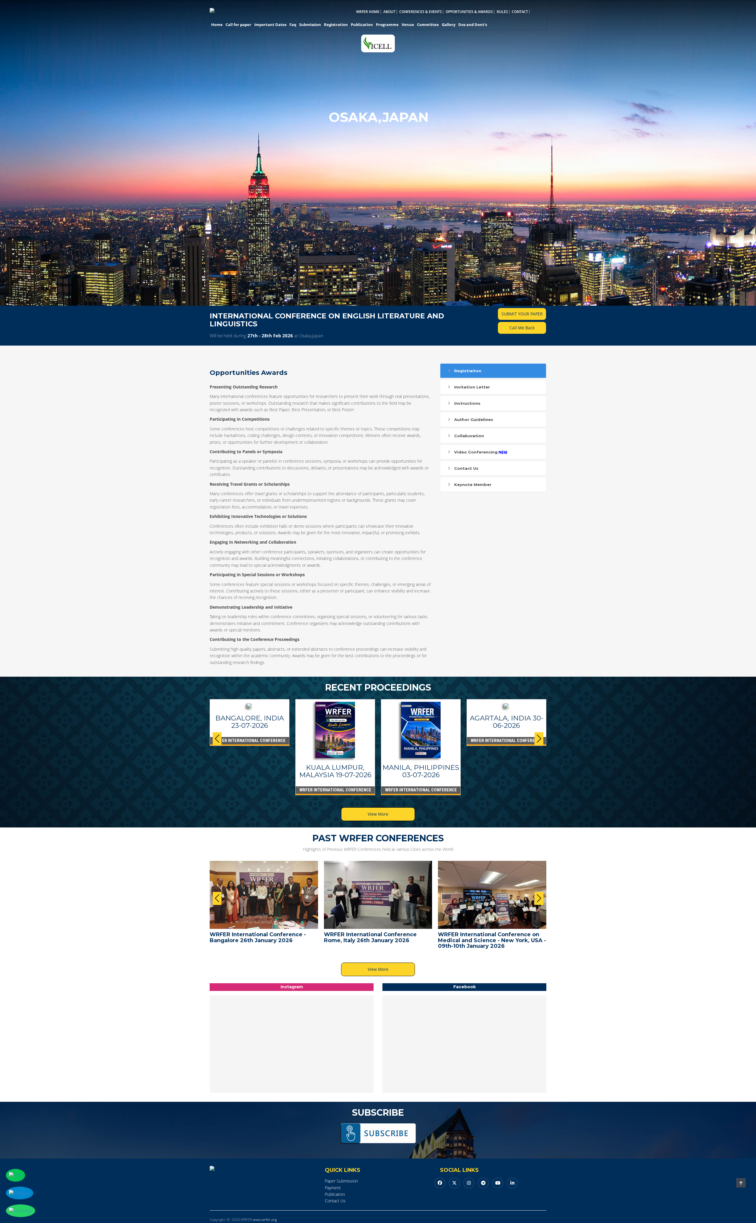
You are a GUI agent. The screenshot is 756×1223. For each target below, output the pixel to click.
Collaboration (469, 435)
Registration (336, 24)
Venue (408, 24)
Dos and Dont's (472, 24)
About (389, 12)
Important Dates (270, 24)
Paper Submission (341, 1181)
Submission (310, 24)
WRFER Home (367, 12)
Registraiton (467, 370)
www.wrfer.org (265, 1219)
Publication (362, 24)
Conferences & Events (420, 12)
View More (378, 814)
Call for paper (238, 24)
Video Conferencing (476, 452)
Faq (292, 24)
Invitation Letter (472, 387)
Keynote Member (472, 484)
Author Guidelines (473, 419)
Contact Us (466, 468)
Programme (387, 24)
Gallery (448, 24)
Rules (502, 12)
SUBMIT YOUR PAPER (522, 314)
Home (217, 24)
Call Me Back (522, 328)
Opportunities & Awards (469, 12)
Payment (333, 1187)
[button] (539, 738)
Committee (428, 24)
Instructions (467, 403)
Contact (520, 12)
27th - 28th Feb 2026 (270, 335)
